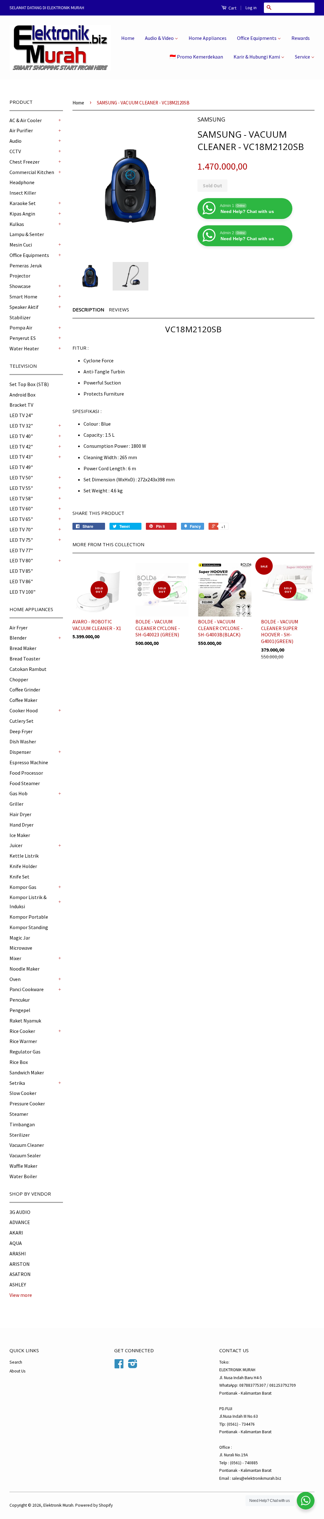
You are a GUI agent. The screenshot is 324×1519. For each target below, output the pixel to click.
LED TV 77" (21, 550)
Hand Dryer (21, 825)
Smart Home (23, 296)
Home (127, 38)
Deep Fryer (21, 731)
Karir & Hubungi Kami (257, 56)
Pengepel (19, 1010)
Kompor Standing (28, 927)
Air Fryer (18, 627)
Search (15, 1362)
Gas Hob (18, 793)
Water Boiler (23, 1176)
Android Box (22, 394)
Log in (251, 7)
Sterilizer (19, 1135)
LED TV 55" (21, 488)
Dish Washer (22, 741)
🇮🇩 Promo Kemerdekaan (196, 56)
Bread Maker (22, 648)
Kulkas (16, 224)
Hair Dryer (20, 814)
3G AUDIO (19, 1212)
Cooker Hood (23, 710)
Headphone (21, 182)
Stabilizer (20, 317)
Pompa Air (20, 327)
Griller (16, 804)
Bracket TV (21, 405)
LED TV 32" (21, 425)
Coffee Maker (23, 700)
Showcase (20, 286)
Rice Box (18, 1062)
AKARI (16, 1232)
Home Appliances (208, 38)
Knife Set (19, 876)
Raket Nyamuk (25, 1020)
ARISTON (19, 1264)
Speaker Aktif (24, 307)
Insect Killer (22, 193)
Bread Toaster (24, 658)
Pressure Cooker (27, 1103)
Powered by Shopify (94, 1505)
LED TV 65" (21, 519)
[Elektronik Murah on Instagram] (133, 1366)
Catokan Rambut (28, 669)
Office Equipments (257, 38)
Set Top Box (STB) (29, 384)
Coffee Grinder (24, 689)
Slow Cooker (22, 1093)
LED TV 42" (21, 446)
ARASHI (17, 1253)
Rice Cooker (22, 1031)
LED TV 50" (21, 477)
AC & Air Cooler (25, 120)
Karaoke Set (22, 203)
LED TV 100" (22, 592)
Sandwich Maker (26, 1072)
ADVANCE (19, 1222)
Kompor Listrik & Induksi (28, 902)
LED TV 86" (21, 581)
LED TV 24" (21, 415)
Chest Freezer (24, 162)
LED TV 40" (21, 436)
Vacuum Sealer (25, 1155)
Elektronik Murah (58, 1505)
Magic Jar (19, 938)
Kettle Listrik (24, 856)
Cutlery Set (21, 721)
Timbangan (22, 1124)
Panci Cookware (26, 989)
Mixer (15, 958)
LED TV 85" (21, 571)
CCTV (15, 151)
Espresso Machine (28, 762)
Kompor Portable (28, 917)
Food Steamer (24, 783)
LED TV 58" (21, 498)
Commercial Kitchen (31, 172)
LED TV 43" (21, 456)
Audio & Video (160, 38)
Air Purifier (21, 130)
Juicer (15, 845)
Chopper (18, 679)
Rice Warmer (23, 1041)
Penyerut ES (22, 338)
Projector (19, 275)
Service (303, 56)
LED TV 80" (21, 560)
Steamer (18, 1114)
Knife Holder (23, 866)
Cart (231, 8)
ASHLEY (17, 1284)
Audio (15, 141)
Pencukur (19, 1000)
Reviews (119, 309)
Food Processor (26, 773)
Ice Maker (19, 835)
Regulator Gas (24, 1051)
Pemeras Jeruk (25, 265)
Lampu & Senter (26, 234)
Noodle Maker (24, 969)
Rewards (300, 38)
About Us (17, 1371)
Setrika (17, 1083)
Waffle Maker (23, 1166)
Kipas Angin (22, 213)
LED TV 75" (21, 540)
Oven (15, 979)
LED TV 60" (21, 508)
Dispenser (20, 752)
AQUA (15, 1243)
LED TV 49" (21, 467)
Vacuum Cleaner (26, 1145)
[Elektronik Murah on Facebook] (119, 1366)
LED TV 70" (21, 529)
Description (88, 309)
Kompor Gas (22, 887)
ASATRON (20, 1274)
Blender (18, 637)
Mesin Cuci (20, 244)
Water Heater (24, 348)
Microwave (20, 948)
